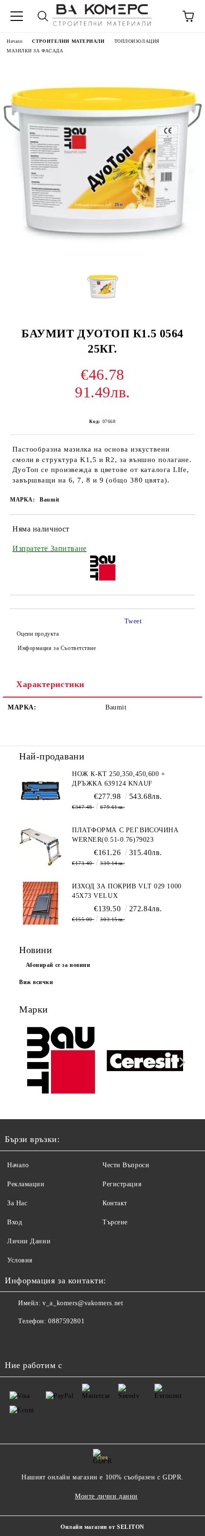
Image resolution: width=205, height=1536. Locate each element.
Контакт (114, 1203)
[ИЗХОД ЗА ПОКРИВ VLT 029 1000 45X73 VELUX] (40, 903)
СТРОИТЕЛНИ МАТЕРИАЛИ (68, 41)
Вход (14, 1222)
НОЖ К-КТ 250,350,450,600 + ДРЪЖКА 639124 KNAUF (118, 778)
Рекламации (26, 1184)
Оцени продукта (38, 633)
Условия (19, 1260)
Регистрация (121, 1184)
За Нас (17, 1203)
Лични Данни (29, 1241)
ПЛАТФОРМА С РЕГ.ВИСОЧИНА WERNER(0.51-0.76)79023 (125, 835)
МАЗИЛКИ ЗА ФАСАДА (35, 50)
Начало (14, 41)
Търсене (115, 1222)
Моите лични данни (106, 1496)
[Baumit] (60, 1062)
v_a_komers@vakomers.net (82, 1303)
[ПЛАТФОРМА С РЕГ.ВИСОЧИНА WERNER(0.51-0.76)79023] (40, 847)
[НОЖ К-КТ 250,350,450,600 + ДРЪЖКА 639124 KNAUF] (40, 790)
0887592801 (66, 1321)
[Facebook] (17, 1340)
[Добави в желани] (181, 530)
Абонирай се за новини (58, 965)
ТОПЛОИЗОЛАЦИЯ (137, 41)
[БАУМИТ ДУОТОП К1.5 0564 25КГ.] (102, 256)
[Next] (180, 1062)
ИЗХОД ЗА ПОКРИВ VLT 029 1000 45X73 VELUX (127, 891)
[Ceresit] (145, 1062)
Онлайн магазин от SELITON (102, 1527)
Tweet (133, 621)
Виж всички (36, 982)
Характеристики (50, 684)
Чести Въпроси (125, 1165)
